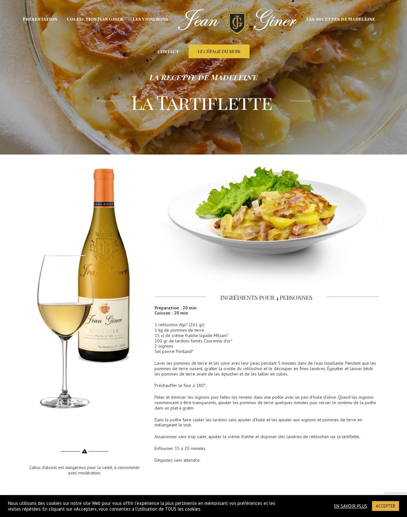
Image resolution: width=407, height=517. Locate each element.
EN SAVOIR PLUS (350, 506)
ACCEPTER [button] (385, 506)
